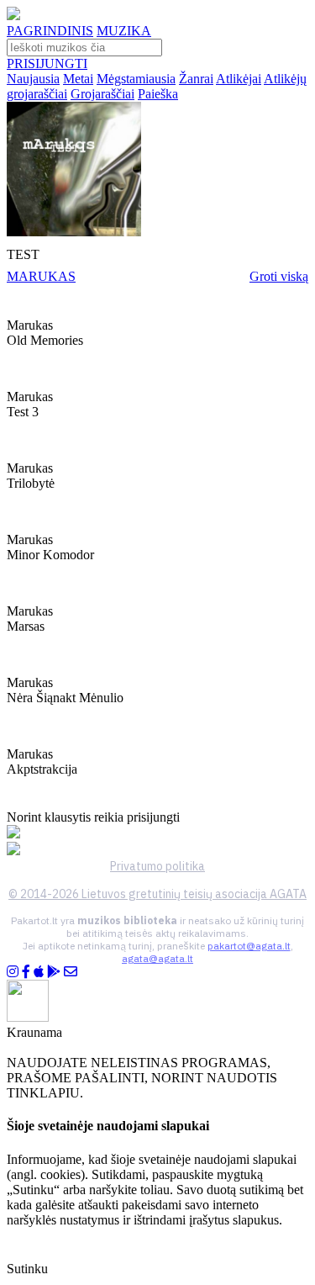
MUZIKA (124, 31)
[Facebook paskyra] (26, 972)
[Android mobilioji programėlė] (53, 972)
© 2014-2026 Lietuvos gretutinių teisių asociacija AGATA (157, 894)
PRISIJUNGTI (47, 63)
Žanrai (196, 78)
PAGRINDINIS (50, 31)
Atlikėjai (238, 78)
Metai (78, 78)
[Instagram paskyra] (12, 972)
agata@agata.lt (157, 958)
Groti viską (278, 276)
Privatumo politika (157, 866)
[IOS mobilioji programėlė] (39, 972)
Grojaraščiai (102, 94)
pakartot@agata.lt (249, 945)
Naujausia (33, 78)
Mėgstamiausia (136, 78)
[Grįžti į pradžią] (13, 15)
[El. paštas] (70, 972)
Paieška (158, 94)
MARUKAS (41, 276)
